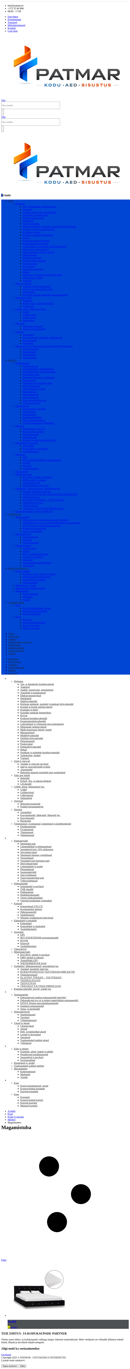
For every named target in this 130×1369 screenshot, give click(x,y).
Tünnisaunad (29, 354)
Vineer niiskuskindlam (34, 420)
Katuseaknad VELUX (34, 428)
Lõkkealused (29, 317)
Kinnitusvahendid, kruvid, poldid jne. (34, 511)
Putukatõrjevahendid (33, 269)
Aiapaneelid (29, 292)
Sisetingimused (30, 537)
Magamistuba (22, 591)
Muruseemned (30, 255)
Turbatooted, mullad (33, 277)
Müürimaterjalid (24, 474)
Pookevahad (29, 266)
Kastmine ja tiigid (31, 232)
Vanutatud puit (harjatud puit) (37, 383)
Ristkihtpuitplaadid (32, 417)
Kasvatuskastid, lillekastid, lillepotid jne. (43, 337)
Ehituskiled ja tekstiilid (27, 443)
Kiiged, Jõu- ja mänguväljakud (38, 303)
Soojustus (20, 454)
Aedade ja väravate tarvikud (37, 286)
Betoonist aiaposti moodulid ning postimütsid (45, 295)
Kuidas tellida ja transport (20, 642)
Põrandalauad (29, 391)
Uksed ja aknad (23, 545)
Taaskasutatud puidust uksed (37, 562)
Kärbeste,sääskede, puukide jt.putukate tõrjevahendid (49, 226)
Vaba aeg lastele (24, 297)
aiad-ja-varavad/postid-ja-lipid (37, 289)
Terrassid (20, 323)
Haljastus (20, 203)
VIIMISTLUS (14, 514)
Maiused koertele (31, 628)
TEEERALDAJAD (33, 502)
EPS (25, 457)
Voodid (26, 599)
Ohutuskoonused (31, 497)
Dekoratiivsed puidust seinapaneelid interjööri (45, 520)
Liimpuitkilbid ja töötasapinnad (38, 369)
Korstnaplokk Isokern (33, 431)
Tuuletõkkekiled (31, 451)
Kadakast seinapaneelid (34, 528)
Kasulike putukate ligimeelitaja (38, 235)
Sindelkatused (30, 437)
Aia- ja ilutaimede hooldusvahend (39, 206)
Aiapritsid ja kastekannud (35, 215)
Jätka (22, 1366)
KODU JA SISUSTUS (18, 568)
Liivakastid (28, 306)
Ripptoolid (28, 343)
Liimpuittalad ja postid (34, 389)
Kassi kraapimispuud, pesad (37, 608)
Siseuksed (28, 559)
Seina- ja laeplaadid (32, 531)
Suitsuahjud (28, 320)
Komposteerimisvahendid (35, 243)
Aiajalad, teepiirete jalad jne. (37, 491)
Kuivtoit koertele (31, 625)
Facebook (6, 1354)
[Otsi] (2, 112)
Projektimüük (14, 19)
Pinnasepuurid (30, 263)
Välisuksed (28, 565)
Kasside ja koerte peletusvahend (39, 229)
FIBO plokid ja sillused (34, 480)
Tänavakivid (22, 471)
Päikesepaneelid (31, 434)
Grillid (26, 312)
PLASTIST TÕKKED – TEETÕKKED (43, 500)
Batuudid (27, 300)
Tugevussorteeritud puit (34, 400)
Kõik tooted (13, 636)
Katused (20, 426)
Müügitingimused (16, 25)
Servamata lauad (31, 374)
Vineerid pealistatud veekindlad (38, 423)
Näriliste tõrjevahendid (34, 260)
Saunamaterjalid (31, 394)
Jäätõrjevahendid (31, 223)
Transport (12, 22)
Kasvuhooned (30, 340)
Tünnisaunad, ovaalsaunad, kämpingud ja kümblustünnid (44, 346)
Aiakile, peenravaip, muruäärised (39, 212)
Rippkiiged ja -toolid (26, 585)
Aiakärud (27, 209)
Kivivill (26, 463)
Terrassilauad (29, 380)
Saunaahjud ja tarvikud (34, 579)
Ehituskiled (28, 446)
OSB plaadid (29, 411)
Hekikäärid (28, 220)
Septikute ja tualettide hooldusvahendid (42, 275)
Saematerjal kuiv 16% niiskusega (39, 371)
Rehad (26, 272)
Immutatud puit (30, 366)
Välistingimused (31, 542)
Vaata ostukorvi (10, 1366)
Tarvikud (27, 540)
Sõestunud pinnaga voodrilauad (38, 377)
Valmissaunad (29, 357)
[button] (3, 100)
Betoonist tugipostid (33, 326)
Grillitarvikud (29, 314)
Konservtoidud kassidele (35, 611)
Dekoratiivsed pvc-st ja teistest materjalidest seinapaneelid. (52, 522)
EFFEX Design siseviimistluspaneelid (42, 525)
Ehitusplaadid (22, 406)
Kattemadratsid (30, 594)
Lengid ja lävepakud (33, 557)
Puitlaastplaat (29, 414)
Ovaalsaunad (29, 352)
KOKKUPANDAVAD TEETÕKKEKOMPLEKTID (50, 494)
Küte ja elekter (23, 571)
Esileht (11, 634)
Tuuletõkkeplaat (31, 468)
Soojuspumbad (30, 582)
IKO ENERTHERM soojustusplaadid (42, 460)
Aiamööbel (28, 334)
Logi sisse (13, 31)
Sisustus (20, 332)
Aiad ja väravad (23, 283)
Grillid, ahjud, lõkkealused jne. (31, 309)
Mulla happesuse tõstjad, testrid (38, 252)
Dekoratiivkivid (23, 534)
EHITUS (12, 360)
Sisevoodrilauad (31, 397)
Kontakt (12, 28)
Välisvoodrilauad (31, 403)
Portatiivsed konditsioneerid (36, 577)
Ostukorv (12, 639)
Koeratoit (27, 619)
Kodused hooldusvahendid (36, 240)
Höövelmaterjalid (31, 386)
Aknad (26, 551)
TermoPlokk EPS (31, 483)
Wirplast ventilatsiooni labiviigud (39, 440)
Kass (18, 605)
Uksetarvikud (29, 548)
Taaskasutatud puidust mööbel (31, 588)
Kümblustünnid (30, 349)
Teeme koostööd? (16, 651)
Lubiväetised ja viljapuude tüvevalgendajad (44, 246)
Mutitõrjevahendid (32, 258)
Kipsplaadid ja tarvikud (34, 408)
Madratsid (28, 596)
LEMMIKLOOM (16, 602)
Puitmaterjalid (22, 363)
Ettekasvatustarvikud (33, 218)
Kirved (26, 238)
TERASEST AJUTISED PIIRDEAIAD (43, 508)
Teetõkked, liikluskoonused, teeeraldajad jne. (38, 488)
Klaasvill (27, 465)
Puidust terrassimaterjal (34, 329)
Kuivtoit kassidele (32, 614)
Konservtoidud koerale (34, 622)
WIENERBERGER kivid (36, 485)
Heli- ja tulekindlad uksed (35, 554)
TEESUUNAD (30, 505)
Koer (18, 616)
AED (10, 201)
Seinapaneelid (22, 517)
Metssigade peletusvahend (36, 249)
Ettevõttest (13, 16)
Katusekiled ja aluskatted (35, 448)
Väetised (27, 280)
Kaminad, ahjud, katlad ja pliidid (39, 574)
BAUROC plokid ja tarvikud (37, 477)
